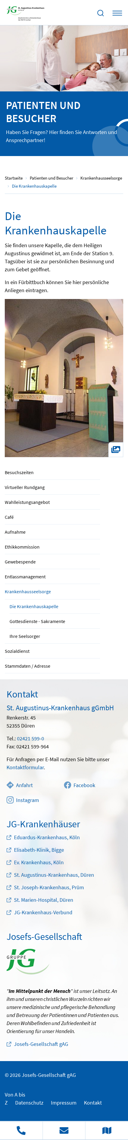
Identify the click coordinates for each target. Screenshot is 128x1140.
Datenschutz (29, 1102)
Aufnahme (15, 532)
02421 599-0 (30, 738)
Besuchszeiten (19, 472)
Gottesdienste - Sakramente (37, 621)
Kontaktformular (25, 767)
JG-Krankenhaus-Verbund (43, 912)
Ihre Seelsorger (25, 636)
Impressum (64, 1102)
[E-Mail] (64, 1130)
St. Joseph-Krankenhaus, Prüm (49, 887)
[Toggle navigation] (117, 13)
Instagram (27, 800)
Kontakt (93, 1102)
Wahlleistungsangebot (27, 502)
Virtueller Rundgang (25, 487)
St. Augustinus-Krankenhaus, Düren (54, 874)
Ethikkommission (22, 547)
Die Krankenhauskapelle (34, 606)
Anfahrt (24, 785)
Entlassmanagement (25, 577)
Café (9, 517)
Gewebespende (20, 562)
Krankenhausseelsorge (28, 591)
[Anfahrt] (106, 1130)
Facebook (84, 785)
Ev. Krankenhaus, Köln (39, 862)
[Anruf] (21, 1130)
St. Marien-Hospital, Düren (43, 899)
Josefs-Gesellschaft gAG (41, 1044)
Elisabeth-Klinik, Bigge (39, 849)
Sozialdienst (17, 651)
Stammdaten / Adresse (27, 666)
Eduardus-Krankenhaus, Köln (47, 837)
